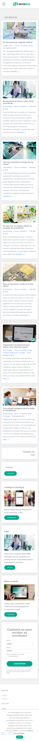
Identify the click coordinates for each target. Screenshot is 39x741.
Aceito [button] (19, 737)
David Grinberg (7, 106)
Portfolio (3, 709)
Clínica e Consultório (21, 45)
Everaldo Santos (8, 45)
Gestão (30, 45)
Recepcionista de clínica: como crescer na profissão (18, 102)
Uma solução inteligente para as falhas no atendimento (19, 409)
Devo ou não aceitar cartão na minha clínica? (18, 285)
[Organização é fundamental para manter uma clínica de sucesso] (19, 333)
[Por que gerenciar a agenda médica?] (19, 30)
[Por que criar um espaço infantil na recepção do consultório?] (19, 214)
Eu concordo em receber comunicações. (15, 655)
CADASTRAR (19, 664)
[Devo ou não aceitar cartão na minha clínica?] (19, 272)
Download (10, 614)
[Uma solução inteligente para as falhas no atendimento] (19, 397)
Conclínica (4, 695)
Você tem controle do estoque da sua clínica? (18, 163)
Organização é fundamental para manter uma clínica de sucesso (16, 346)
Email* (8, 647)
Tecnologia (21, 353)
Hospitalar (6, 353)
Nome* (8, 640)
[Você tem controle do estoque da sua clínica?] (19, 150)
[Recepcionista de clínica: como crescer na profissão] (19, 89)
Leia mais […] (14, 71)
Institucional (13, 353)
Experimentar (11, 517)
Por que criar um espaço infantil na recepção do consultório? (17, 227)
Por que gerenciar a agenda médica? (17, 42)
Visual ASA (4, 699)
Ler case (9, 567)
